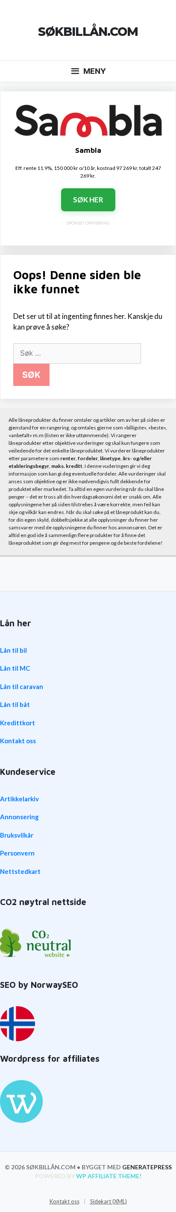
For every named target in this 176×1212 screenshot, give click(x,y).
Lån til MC (15, 668)
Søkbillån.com (88, 31)
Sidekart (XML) (108, 1201)
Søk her (88, 199)
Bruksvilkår (16, 835)
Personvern (17, 853)
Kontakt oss (18, 741)
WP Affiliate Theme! (108, 1176)
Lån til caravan (21, 686)
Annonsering (19, 817)
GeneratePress (147, 1167)
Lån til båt (15, 704)
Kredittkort (17, 723)
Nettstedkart (20, 871)
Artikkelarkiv (19, 799)
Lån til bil (13, 650)
